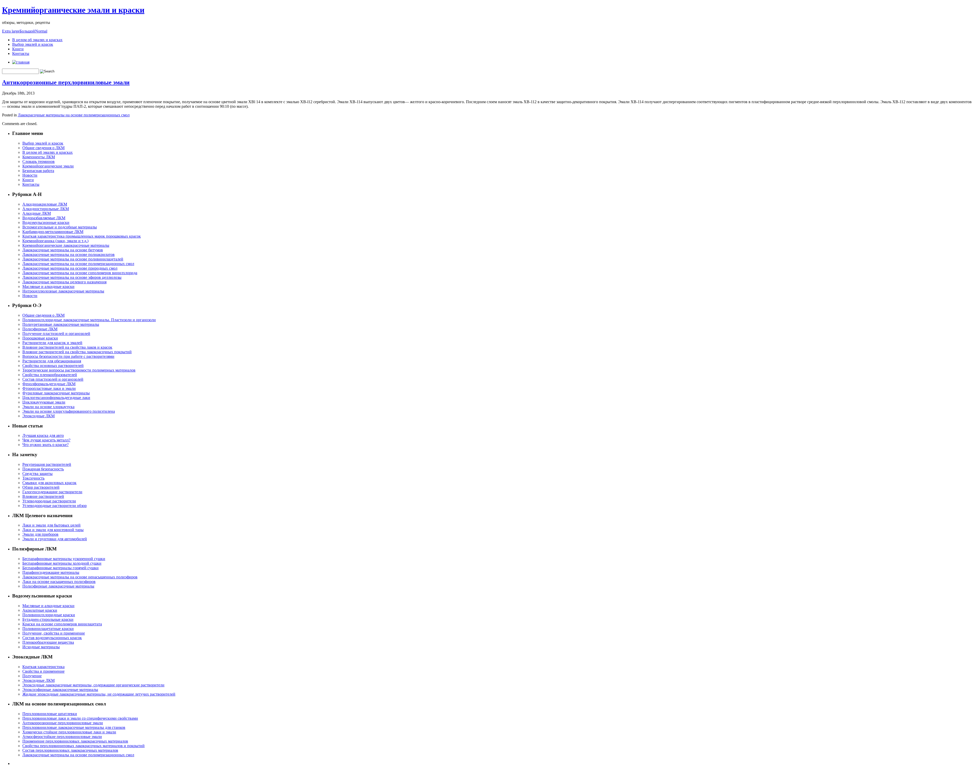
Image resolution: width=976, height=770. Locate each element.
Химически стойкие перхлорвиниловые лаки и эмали (69, 732)
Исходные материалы (41, 647)
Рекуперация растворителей (46, 464)
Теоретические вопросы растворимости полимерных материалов (78, 370)
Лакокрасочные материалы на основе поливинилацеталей (72, 259)
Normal (41, 31)
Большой (27, 31)
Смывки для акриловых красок (49, 483)
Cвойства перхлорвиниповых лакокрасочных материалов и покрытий (83, 746)
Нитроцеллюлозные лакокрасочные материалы (63, 291)
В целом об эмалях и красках (37, 40)
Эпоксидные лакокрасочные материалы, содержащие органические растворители (93, 685)
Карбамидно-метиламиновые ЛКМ (52, 231)
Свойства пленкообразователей (49, 375)
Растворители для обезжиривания (51, 361)
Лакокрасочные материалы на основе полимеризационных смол (74, 115)
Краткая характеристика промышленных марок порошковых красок (81, 236)
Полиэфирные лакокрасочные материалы (58, 586)
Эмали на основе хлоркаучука (48, 407)
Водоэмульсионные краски (45, 222)
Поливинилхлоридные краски (48, 615)
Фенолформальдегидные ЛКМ (48, 384)
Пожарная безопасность (43, 469)
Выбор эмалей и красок (32, 44)
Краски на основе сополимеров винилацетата (62, 624)
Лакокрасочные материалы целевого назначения (64, 282)
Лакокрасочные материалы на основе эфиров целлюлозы (71, 277)
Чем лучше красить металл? (46, 440)
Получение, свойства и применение (53, 633)
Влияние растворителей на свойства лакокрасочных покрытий (77, 352)
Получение (32, 676)
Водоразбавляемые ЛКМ (43, 218)
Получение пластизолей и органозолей (56, 333)
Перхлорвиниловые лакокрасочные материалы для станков (73, 727)
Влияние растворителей (43, 496)
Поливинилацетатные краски (48, 628)
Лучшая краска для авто (43, 435)
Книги (18, 49)
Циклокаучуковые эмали (43, 402)
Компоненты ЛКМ (38, 157)
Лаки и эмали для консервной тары (53, 530)
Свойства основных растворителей (53, 365)
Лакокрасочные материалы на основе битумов (62, 250)
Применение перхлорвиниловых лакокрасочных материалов (75, 741)
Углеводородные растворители (49, 501)
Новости (29, 175)
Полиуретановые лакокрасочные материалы (60, 324)
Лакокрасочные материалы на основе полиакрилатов (68, 254)
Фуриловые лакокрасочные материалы (56, 393)
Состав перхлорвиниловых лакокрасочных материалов (70, 750)
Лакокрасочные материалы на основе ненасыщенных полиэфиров (80, 577)
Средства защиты (37, 473)
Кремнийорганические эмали (48, 166)
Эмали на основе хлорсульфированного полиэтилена (68, 411)
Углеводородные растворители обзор (54, 505)
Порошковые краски (40, 338)
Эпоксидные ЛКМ (38, 416)
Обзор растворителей (40, 487)
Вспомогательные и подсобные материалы (59, 227)
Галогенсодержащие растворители (52, 492)
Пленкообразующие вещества (48, 642)
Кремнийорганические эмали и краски (73, 9)
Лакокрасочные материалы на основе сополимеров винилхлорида (79, 273)
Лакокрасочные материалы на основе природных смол (69, 268)
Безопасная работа (38, 170)
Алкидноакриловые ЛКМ (44, 204)
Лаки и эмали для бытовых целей (51, 525)
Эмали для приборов (40, 534)
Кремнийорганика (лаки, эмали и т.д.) (55, 241)
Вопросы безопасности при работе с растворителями (68, 356)
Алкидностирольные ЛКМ (45, 209)
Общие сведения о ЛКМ (43, 148)
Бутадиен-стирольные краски (47, 619)
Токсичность (33, 478)
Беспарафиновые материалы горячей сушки (60, 568)
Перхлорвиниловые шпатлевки (49, 714)
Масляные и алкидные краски (48, 286)
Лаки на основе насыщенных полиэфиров (59, 581)
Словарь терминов (38, 161)
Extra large (11, 31)
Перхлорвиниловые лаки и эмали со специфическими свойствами (80, 718)
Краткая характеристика (43, 667)
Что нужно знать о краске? (45, 444)
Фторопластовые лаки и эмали (49, 388)
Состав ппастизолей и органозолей (52, 379)
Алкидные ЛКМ (36, 213)
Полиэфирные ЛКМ (39, 329)
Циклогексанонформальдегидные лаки (56, 397)
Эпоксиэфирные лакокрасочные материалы (60, 689)
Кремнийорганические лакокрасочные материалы (65, 245)
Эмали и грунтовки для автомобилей (54, 539)
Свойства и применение (43, 671)
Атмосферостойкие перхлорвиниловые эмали (62, 736)
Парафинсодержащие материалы (50, 572)
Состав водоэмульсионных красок (52, 638)
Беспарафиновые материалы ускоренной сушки (63, 559)
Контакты (20, 53)
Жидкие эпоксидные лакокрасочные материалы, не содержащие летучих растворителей (98, 694)
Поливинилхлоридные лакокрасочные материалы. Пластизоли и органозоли (89, 320)
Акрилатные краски (39, 610)
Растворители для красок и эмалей (52, 343)
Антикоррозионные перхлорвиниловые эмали (66, 82)
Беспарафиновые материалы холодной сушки (61, 563)
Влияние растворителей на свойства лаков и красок (67, 347)
